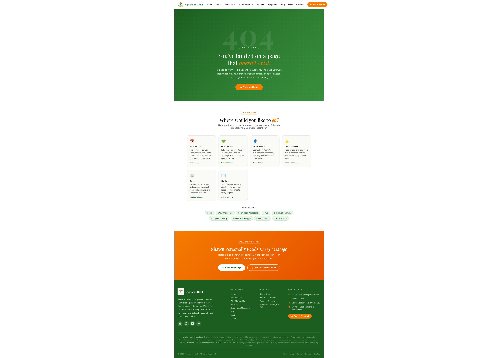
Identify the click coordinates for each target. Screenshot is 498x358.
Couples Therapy (219, 218)
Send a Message (233, 267)
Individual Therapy (282, 213)
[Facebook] (180, 323)
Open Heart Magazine (248, 213)
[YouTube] (198, 323)
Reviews (260, 5)
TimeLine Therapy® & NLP (269, 305)
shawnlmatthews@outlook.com (306, 294)
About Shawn (236, 297)
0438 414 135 (298, 299)
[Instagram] (186, 323)
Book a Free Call (317, 5)
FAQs (290, 5)
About (218, 5)
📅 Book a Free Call (300, 316)
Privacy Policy (262, 218)
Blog (283, 5)
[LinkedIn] (192, 323)
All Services (265, 294)
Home (209, 5)
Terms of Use (281, 218)
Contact (300, 5)
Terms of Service (304, 354)
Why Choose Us (246, 5)
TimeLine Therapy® (242, 218)
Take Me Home (250, 87)
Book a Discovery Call (265, 267)
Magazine (272, 5)
